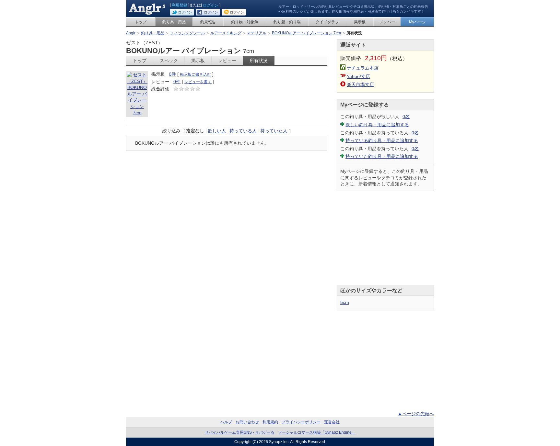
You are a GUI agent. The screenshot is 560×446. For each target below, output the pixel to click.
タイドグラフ (327, 22)
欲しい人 (217, 130)
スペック (169, 60)
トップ (140, 22)
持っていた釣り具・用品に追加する (381, 156)
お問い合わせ (247, 422)
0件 (172, 74)
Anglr (130, 33)
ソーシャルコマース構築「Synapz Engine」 (317, 432)
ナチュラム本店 (363, 68)
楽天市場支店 (360, 84)
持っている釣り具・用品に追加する (381, 140)
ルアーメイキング (225, 33)
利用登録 (179, 5)
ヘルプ (226, 422)
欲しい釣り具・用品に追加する (377, 124)
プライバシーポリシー (301, 422)
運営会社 (332, 422)
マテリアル (256, 33)
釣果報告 (208, 22)
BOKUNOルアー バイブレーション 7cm (306, 33)
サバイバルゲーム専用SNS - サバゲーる (239, 432)
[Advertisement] (385, 237)
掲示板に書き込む (195, 74)
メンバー (387, 22)
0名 (406, 116)
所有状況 (259, 60)
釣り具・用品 (174, 22)
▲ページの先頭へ (416, 413)
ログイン (210, 5)
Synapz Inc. (279, 442)
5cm (344, 302)
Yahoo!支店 (358, 76)
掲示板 (360, 22)
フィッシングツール (187, 33)
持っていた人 (273, 130)
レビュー (227, 60)
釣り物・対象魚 (244, 22)
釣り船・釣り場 (287, 22)
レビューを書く (198, 82)
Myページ (417, 22)
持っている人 (243, 130)
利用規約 (270, 422)
